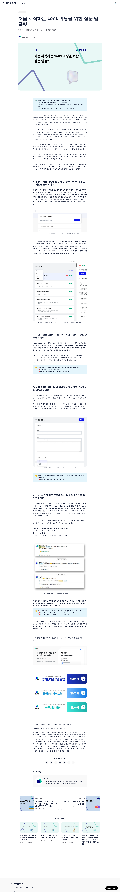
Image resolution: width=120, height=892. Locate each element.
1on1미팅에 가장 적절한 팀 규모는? (50, 369)
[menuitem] (22, 3)
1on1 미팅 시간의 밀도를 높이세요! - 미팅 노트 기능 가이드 (57, 613)
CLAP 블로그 (9, 3)
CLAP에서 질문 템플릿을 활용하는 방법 (52, 479)
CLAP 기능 (22, 12)
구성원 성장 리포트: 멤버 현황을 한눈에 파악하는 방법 (69, 837)
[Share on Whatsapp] (60, 762)
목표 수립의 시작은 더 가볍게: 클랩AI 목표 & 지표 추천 (28, 837)
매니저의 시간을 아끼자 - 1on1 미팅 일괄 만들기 (54, 371)
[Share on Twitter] (51, 762)
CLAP (23, 35)
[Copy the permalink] (73, 762)
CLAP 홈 (22, 3)
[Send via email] (69, 762)
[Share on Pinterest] (55, 762)
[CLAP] (39, 781)
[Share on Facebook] (46, 762)
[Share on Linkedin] (64, 762)
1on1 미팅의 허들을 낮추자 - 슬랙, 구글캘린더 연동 (55, 614)
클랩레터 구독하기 (111, 888)
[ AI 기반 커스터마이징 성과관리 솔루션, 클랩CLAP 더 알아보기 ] (53, 724)
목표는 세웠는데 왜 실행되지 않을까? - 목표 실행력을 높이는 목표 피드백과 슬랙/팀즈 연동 (90, 839)
